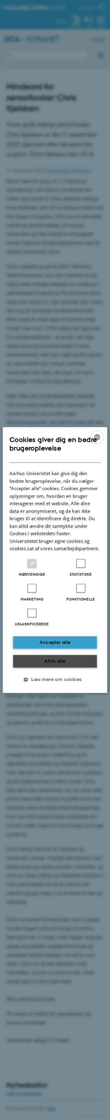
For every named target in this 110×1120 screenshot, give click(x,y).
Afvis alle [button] (54, 661)
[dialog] (55, 560)
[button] (55, 679)
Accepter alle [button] (54, 642)
